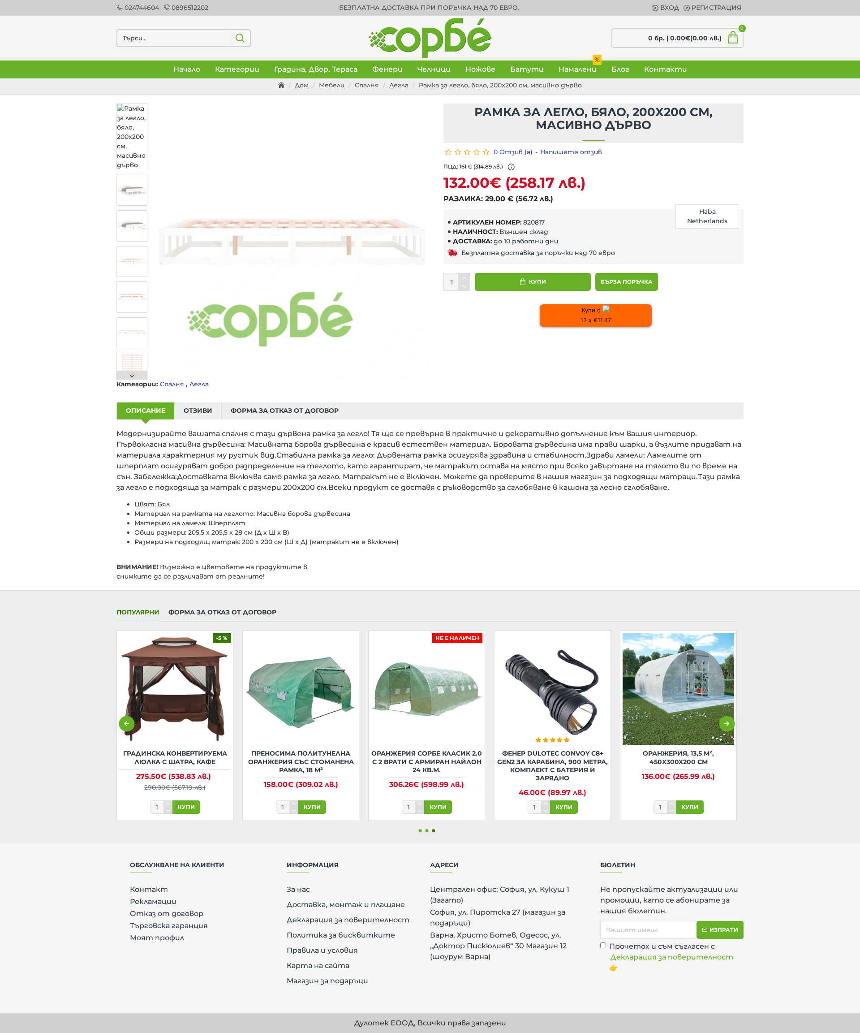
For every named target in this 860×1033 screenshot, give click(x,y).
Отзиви (198, 410)
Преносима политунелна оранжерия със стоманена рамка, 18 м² (301, 761)
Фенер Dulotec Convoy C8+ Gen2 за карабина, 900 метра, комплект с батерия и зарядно (552, 765)
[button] (132, 105)
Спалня (367, 85)
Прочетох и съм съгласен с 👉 (671, 957)
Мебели (331, 85)
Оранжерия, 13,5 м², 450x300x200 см (678, 757)
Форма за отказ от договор (285, 410)
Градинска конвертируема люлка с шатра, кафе (175, 757)
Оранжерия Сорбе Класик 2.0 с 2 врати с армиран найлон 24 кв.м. (426, 761)
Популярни (137, 612)
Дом (302, 85)
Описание (145, 410)
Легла (398, 85)
